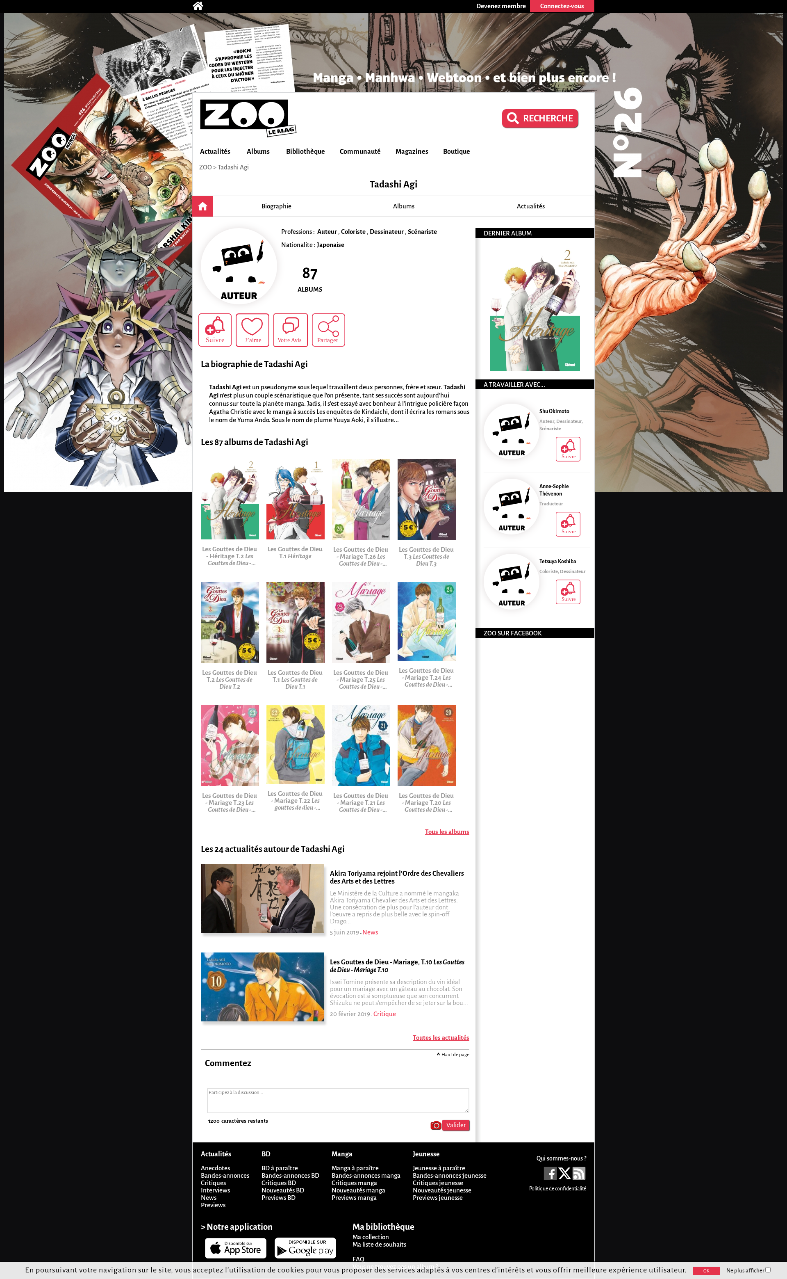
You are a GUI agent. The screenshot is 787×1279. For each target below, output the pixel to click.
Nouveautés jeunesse (442, 1190)
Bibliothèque (305, 151)
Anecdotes (215, 1168)
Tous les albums (447, 831)
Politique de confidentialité (557, 1189)
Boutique (456, 151)
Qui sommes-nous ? (561, 1158)
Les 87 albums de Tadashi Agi (254, 442)
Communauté (360, 151)
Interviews (215, 1190)
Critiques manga (354, 1182)
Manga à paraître (355, 1168)
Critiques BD (279, 1182)
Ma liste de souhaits (379, 1244)
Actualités (215, 151)
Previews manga (354, 1197)
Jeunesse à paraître (439, 1168)
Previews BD (279, 1197)
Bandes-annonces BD (290, 1175)
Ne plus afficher (745, 1271)
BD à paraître (280, 1168)
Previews (213, 1204)
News (208, 1197)
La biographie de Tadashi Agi (254, 364)
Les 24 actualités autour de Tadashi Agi (273, 849)
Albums (258, 151)
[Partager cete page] (328, 330)
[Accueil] (202, 6)
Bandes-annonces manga (366, 1175)
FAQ (358, 1259)
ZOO (205, 167)
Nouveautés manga (358, 1190)
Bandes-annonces (225, 1175)
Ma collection (371, 1236)
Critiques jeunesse (438, 1182)
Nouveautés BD (283, 1190)
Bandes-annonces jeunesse (450, 1175)
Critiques (213, 1182)
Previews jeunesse (438, 1197)
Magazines (412, 151)
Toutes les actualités (441, 1037)
